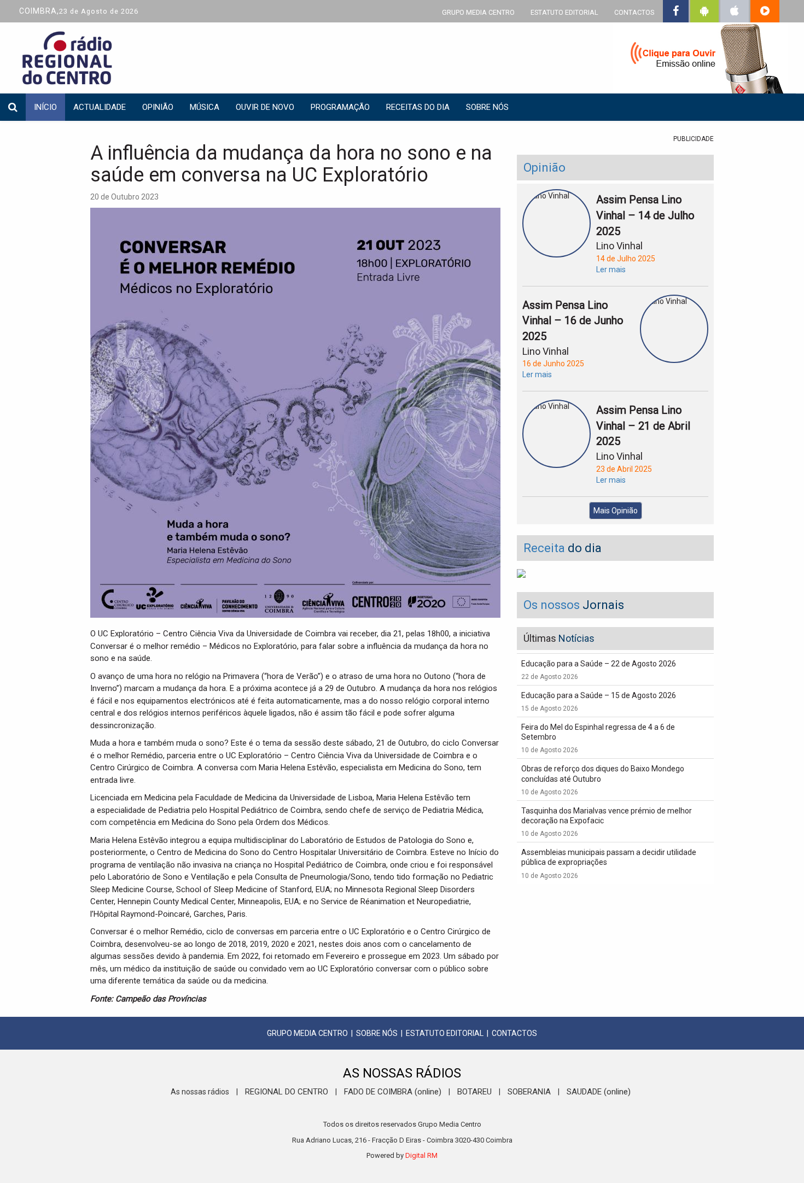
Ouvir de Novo (265, 107)
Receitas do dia (418, 107)
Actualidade (99, 107)
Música (204, 107)
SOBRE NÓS (377, 1033)
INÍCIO (45, 107)
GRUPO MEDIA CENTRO (478, 12)
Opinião (157, 107)
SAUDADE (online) (599, 1092)
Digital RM (421, 1155)
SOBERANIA (529, 1092)
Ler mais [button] (611, 269)
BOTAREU (474, 1092)
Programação (340, 107)
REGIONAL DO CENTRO (286, 1092)
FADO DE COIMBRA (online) (392, 1092)
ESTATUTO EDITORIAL (564, 12)
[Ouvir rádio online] (700, 60)
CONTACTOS (634, 12)
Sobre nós (487, 107)
